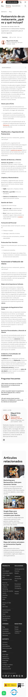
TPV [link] (3, 569)
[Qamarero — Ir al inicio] (2, 2)
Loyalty (4, 593)
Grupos (17, 593)
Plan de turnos (6, 616)
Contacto (4, 642)
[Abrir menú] (25, 2)
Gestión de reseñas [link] (7, 591)
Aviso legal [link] (5, 654)
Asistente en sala (7, 579)
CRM (3, 599)
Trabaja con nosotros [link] (18, 632)
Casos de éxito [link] (6, 633)
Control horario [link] (6, 610)
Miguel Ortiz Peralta (15, 414)
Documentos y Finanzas (6, 619)
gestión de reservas (16, 150)
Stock (3, 614)
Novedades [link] (5, 629)
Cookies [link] (4, 662)
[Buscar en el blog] (25, 5)
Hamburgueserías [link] (19, 569)
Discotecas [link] (18, 584)
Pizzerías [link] (17, 571)
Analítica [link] (4, 587)
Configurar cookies (7, 664)
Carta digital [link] (5, 571)
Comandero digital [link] (7, 573)
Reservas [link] (4, 583)
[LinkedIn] (4, 440)
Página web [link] (5, 585)
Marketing (8, 6)
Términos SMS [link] (6, 667)
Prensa (16, 629)
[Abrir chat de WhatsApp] (4, 693)
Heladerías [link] (18, 586)
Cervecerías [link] (18, 578)
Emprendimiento (16, 6)
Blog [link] (3, 627)
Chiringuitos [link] (18, 588)
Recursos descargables (6, 645)
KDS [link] (3, 577)
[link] (20, 2)
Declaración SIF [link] (6, 669)
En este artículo (6, 67)
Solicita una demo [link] (12, 2)
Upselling (4, 595)
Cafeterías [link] (17, 576)
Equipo (16, 627)
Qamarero (4, 11)
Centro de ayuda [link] (7, 648)
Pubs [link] (16, 580)
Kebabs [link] (17, 573)
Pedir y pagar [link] (6, 575)
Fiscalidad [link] (5, 612)
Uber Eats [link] (5, 606)
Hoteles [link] (17, 591)
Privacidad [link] (5, 660)
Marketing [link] (5, 589)
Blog (2, 6)
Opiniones (5, 635)
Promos (4, 597)
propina (20, 217)
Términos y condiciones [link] (5, 657)
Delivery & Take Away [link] (6, 603)
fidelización (6, 125)
